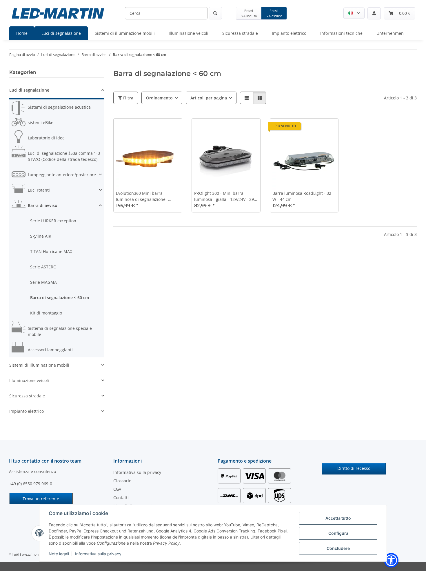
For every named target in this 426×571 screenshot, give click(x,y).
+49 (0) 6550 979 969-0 (30, 483)
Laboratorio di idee (46, 138)
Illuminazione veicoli (29, 380)
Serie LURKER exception (53, 220)
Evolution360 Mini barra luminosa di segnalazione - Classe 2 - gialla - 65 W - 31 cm (145, 196)
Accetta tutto (338, 518)
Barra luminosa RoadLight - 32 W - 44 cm (301, 196)
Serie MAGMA (43, 282)
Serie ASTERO (43, 267)
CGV (117, 489)
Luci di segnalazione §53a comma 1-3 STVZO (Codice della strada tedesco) (64, 156)
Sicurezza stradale (27, 396)
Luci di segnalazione (29, 90)
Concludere (338, 548)
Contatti (121, 497)
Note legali (59, 553)
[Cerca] (215, 13)
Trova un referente (41, 498)
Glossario (122, 480)
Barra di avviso (42, 205)
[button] (354, 13)
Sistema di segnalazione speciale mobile (60, 331)
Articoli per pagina (208, 98)
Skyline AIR (40, 236)
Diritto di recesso (353, 468)
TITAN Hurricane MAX (51, 251)
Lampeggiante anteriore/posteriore (62, 174)
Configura (338, 533)
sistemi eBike (40, 122)
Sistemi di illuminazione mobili (39, 365)
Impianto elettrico (26, 411)
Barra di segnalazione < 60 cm (59, 297)
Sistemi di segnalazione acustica (59, 107)
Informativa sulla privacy (98, 553)
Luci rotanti (39, 190)
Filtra (127, 98)
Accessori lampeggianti (50, 349)
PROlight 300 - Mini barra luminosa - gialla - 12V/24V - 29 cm (224, 196)
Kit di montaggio (46, 313)
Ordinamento (159, 98)
